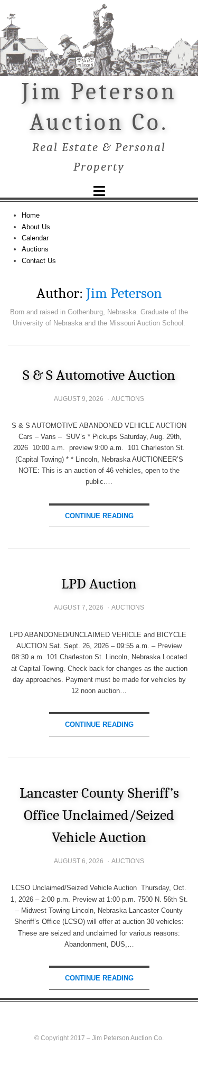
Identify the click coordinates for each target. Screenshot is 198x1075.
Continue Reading (99, 516)
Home (31, 215)
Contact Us (39, 261)
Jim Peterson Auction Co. (128, 1038)
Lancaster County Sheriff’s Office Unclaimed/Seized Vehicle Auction (99, 815)
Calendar (35, 238)
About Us (36, 227)
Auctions (35, 249)
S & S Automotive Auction (99, 375)
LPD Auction (99, 583)
